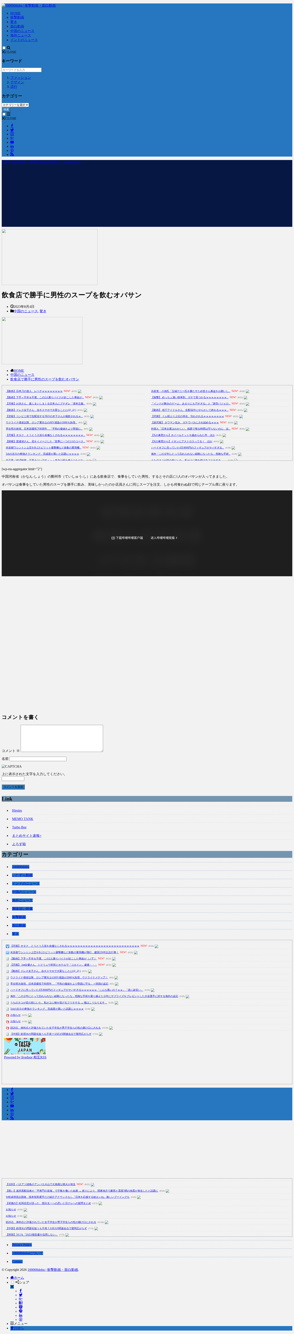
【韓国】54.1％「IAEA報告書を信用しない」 (32, 1234)
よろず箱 (19, 844)
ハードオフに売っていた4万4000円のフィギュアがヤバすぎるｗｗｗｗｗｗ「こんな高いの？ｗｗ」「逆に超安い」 (76, 989)
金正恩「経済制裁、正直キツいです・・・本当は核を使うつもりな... (45, 460)
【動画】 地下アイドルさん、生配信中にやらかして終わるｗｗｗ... (190, 410)
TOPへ (19, 1328)
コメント (11, 751)
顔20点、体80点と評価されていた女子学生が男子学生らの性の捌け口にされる (55, 1027)
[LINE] (20, 1311)
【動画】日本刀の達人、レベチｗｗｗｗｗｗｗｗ (34, 391)
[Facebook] (20, 1291)
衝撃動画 (17, 17)
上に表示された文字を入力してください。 (34, 774)
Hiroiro (17, 810)
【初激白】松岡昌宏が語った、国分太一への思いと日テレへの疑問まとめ (48, 1203)
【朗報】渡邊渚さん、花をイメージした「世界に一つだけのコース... (45, 441)
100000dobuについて (27, 1253)
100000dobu (20, 867)
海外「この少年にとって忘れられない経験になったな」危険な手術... (191, 453)
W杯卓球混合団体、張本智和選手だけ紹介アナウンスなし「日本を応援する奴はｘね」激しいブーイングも (68, 1196)
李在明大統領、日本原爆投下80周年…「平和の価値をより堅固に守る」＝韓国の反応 (59, 983)
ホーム (19, 1277)
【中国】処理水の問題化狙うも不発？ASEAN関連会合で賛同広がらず (50, 1033)
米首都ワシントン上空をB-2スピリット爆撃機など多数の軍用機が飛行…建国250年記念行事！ (64, 952)
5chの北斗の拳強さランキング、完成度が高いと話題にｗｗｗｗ (42, 453)
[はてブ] (20, 1303)
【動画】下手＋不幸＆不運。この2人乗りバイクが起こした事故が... (45, 397)
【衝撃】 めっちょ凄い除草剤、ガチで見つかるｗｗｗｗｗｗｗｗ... (190, 397)
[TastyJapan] (24, 1053)
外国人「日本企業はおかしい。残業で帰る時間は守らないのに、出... (191, 428)
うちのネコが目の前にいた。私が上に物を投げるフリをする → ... (189, 460)
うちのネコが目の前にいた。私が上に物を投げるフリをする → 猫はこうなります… (58, 1002)
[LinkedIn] (20, 1315)
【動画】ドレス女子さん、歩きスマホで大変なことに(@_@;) (41, 410)
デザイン (17, 82)
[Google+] (20, 1299)
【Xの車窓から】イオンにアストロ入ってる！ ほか (181, 441)
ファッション (20, 77)
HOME (15, 13)
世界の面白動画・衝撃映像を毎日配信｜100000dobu (41, 162)
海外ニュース (20, 35)
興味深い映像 (22, 908)
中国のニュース (22, 31)
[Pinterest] (20, 1319)
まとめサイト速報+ (27, 835)
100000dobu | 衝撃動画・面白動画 (53, 1269)
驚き (13, 22)
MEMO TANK (22, 819)
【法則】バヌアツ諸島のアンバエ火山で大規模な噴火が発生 (41, 1184)
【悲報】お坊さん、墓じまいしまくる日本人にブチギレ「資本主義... (45, 403)
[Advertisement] (147, 197)
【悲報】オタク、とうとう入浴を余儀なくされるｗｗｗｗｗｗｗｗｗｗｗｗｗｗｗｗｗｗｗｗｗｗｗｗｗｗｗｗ (74, 945)
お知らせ (15, 1015)
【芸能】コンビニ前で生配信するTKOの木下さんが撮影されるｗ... (44, 416)
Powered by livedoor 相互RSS (25, 1057)
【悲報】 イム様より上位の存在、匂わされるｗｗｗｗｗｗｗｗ (187, 416)
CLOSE (10, 52)
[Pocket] (20, 1307)
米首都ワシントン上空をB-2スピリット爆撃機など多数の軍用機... (43, 447)
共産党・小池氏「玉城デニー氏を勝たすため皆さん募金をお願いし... (191, 391)
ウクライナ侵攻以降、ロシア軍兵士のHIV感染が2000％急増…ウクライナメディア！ (59, 977)
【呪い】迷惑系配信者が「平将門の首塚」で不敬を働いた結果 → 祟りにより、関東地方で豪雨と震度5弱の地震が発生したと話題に (82, 1190)
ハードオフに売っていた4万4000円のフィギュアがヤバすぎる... (187, 447)
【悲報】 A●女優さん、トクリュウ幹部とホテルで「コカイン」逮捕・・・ (53, 964)
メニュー (21, 1323)
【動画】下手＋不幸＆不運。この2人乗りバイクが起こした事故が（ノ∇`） (53, 958)
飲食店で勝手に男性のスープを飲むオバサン (44, 379)
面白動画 (17, 26)
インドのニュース (24, 40)
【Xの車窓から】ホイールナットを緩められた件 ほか (183, 435)
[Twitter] (20, 1295)
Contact (17, 1261)
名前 (5, 759)
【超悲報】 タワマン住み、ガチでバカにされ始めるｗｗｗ (185, 422)
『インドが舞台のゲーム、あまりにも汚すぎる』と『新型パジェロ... (191, 403)
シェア (24, 1282)
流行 (13, 86)
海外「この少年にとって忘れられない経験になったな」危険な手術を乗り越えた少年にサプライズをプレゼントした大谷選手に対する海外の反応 (94, 996)
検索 (6, 109)
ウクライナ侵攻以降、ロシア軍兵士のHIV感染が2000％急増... (41, 422)
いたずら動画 (22, 875)
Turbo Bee (19, 827)
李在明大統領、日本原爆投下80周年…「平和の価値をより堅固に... (44, 428)
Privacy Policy (22, 1245)
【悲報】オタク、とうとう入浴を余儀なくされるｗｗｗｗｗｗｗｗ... (45, 435)
